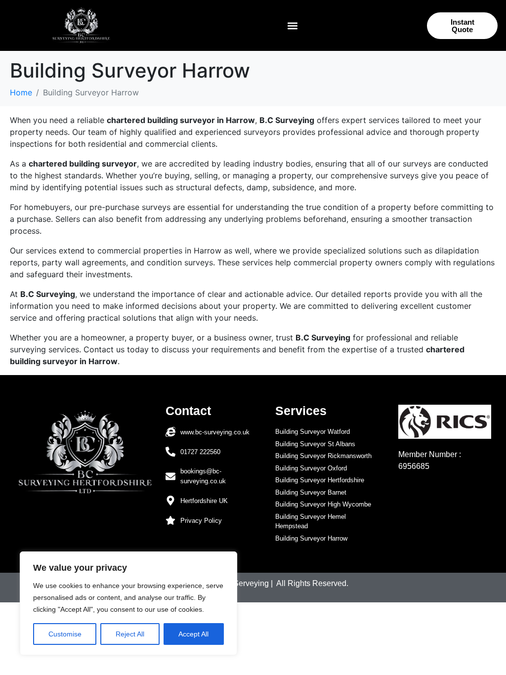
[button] (292, 25)
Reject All (130, 634)
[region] (128, 603)
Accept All (193, 634)
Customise (65, 634)
